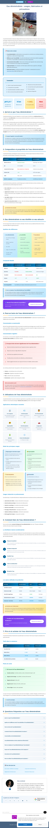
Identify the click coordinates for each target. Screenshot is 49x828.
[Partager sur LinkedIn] (14, 801)
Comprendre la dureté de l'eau (30, 768)
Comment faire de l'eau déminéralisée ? (35, 87)
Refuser (40, 824)
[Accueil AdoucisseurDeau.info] (19, 2)
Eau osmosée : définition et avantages (11, 768)
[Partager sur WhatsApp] (18, 801)
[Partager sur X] (10, 801)
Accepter (25, 824)
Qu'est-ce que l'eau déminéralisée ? (15, 85)
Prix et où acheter (31, 89)
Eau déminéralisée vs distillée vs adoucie (16, 89)
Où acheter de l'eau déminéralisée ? (24, 754)
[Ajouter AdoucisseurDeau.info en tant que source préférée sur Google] (40, 799)
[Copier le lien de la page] (27, 801)
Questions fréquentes (32, 91)
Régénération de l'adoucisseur (10, 771)
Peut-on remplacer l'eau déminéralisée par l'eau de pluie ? (24, 745)
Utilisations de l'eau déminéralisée (34, 84)
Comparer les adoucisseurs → (36, 304)
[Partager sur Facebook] (6, 801)
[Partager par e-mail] (23, 801)
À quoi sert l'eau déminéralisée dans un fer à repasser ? (24, 749)
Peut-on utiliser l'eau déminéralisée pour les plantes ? (24, 758)
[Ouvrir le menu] (25, 2)
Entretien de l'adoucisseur (29, 771)
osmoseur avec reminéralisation (26, 386)
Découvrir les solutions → (37, 621)
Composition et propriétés (13, 87)
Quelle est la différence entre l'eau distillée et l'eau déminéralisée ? (24, 722)
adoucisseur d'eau (10, 71)
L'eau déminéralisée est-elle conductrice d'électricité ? (24, 740)
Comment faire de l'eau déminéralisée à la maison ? (24, 731)
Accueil (12, 824)
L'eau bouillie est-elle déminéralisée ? (24, 736)
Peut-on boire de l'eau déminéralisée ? (15, 92)
